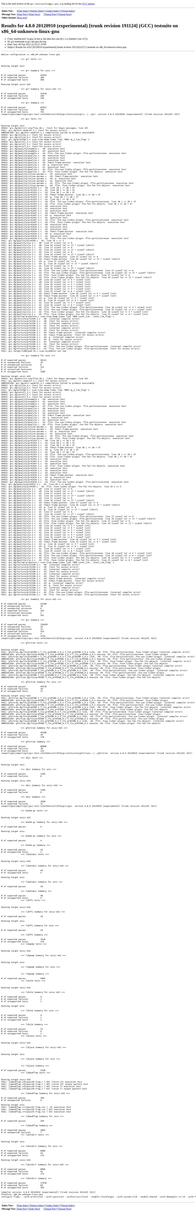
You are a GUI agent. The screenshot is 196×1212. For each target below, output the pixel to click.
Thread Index (67, 11)
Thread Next (64, 14)
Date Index (23, 11)
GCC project (88, 3)
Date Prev (22, 14)
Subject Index (37, 11)
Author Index (52, 11)
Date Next (34, 14)
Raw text (22, 17)
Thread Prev (50, 14)
